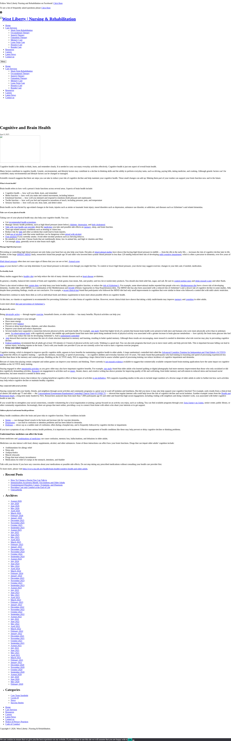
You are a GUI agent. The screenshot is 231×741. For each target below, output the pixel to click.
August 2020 (16, 674)
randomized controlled (69, 336)
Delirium (9, 425)
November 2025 (17, 523)
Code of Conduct (12, 724)
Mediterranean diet (189, 285)
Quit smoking (11, 236)
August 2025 (16, 530)
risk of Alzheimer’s (111, 285)
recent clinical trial (71, 290)
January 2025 (16, 547)
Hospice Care (16, 45)
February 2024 (17, 573)
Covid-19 (15, 698)
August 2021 (16, 645)
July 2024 (15, 561)
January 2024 (16, 576)
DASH (71, 288)
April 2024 (15, 568)
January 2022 (16, 633)
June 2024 (15, 564)
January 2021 (16, 662)
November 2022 (17, 609)
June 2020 (15, 679)
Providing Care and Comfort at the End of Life (30, 487)
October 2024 (16, 554)
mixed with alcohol (73, 234)
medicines (48, 227)
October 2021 (16, 641)
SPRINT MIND (24, 254)
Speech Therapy (17, 35)
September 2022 (17, 614)
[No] (133, 740)
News (13, 700)
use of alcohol (16, 234)
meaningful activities (30, 368)
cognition (190, 299)
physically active (13, 314)
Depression (10, 422)
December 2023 (17, 578)
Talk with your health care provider (20, 227)
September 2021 (17, 643)
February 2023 (17, 602)
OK (130, 740)
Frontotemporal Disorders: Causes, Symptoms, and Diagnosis (37, 485)
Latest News (10, 54)
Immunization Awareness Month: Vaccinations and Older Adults (38, 482)
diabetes (73, 224)
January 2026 (16, 518)
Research (36, 371)
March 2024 (16, 571)
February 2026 (17, 515)
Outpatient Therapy (19, 37)
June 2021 (15, 650)
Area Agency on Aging (193, 403)
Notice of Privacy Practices (16, 722)
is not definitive (99, 378)
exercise (39, 314)
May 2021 (15, 653)
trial (7, 338)
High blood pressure (8, 261)
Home (8, 25)
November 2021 (17, 638)
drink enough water (203, 281)
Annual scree (74, 261)
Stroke (8, 420)
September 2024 (17, 556)
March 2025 (16, 542)
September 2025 (17, 527)
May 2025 (15, 537)
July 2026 (15, 503)
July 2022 (15, 619)
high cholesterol (98, 224)
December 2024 (17, 549)
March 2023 (16, 600)
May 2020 (15, 682)
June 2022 (15, 621)
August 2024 (16, 559)
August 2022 (16, 617)
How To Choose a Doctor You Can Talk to (29, 480)
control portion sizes (182, 281)
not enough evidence (114, 362)
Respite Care (16, 47)
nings (2, 266)
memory (87, 227)
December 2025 (17, 520)
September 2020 (17, 672)
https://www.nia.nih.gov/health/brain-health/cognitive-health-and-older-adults (55, 469)
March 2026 (16, 513)
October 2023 (16, 583)
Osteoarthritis (16, 490)
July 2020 (15, 677)
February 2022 (17, 631)
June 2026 (15, 506)
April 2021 (15, 655)
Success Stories (17, 703)
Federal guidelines (13, 343)
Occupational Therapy (20, 33)
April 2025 (15, 540)
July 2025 (15, 532)
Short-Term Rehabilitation (22, 30)
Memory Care (16, 40)
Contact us (9, 57)
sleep (18, 241)
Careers (8, 52)
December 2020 (17, 665)
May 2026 (15, 508)
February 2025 (17, 544)
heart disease (88, 276)
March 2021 (16, 657)
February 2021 (17, 660)
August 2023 (16, 588)
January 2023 (16, 605)
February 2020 (17, 684)
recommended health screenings (22, 222)
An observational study (20, 333)
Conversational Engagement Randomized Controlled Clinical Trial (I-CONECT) (72, 393)
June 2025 (15, 535)
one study (95, 331)
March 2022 (16, 629)
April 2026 (15, 511)
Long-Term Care (18, 42)
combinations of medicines (29, 438)
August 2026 (16, 501)
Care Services (11, 28)
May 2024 (15, 566)
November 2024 (17, 552)
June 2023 (15, 592)
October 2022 (16, 612)
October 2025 (16, 525)
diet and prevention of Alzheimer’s (30, 304)
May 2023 (15, 595)
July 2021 (15, 648)
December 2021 (17, 636)
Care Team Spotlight (19, 695)
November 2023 (17, 580)
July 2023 (15, 590)
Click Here (58, 3)
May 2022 (15, 624)
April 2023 (15, 597)
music (72, 371)
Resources (9, 49)
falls (20, 232)
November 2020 (17, 667)
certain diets (34, 285)
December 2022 (17, 607)
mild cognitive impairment (170, 254)
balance (20, 324)
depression (82, 224)
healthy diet (28, 276)
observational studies (103, 252)
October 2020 (16, 670)
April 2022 (15, 626)
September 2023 (17, 585)
